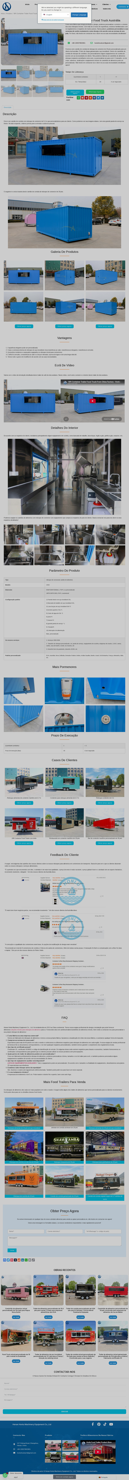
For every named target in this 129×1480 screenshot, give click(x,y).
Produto (9, 13)
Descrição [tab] (7, 107)
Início (27, 4)
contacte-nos (19, 1435)
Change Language (79, 15)
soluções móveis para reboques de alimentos (26, 1030)
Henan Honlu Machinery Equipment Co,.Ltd (32, 1424)
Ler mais (16, 1317)
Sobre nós (107, 9)
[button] (4, 21)
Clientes (105, 4)
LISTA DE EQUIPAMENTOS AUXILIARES (22, 1063)
